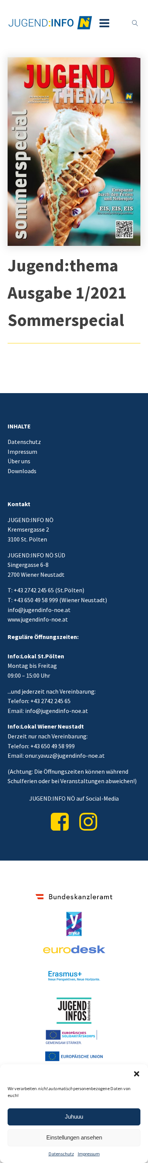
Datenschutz (61, 1154)
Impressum (89, 1154)
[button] (136, 1074)
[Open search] (135, 23)
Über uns (19, 461)
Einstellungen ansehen (74, 1137)
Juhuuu (74, 1116)
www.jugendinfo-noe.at (38, 619)
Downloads (22, 471)
